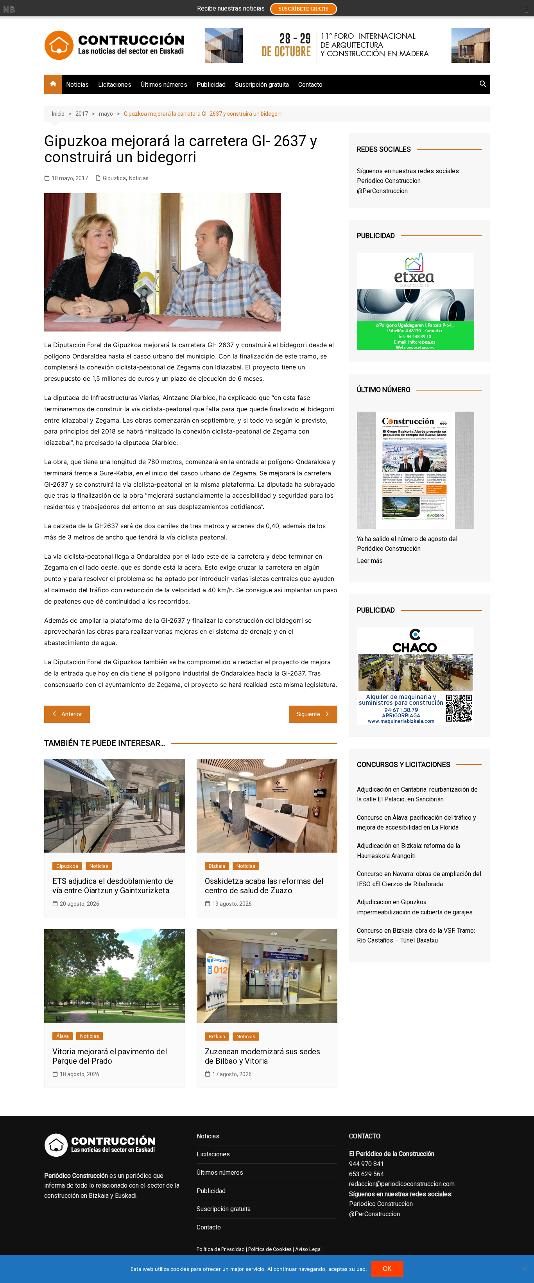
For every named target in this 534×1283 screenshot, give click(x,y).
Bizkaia (217, 866)
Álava (62, 1036)
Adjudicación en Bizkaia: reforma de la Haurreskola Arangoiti (408, 851)
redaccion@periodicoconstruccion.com (402, 1184)
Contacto (310, 84)
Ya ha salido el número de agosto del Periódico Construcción (407, 544)
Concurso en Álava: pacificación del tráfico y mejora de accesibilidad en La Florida (416, 822)
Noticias (77, 84)
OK (387, 1268)
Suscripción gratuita (262, 84)
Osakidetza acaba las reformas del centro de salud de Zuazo (264, 885)
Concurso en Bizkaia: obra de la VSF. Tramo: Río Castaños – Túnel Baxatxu (416, 935)
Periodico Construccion (389, 181)
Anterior (71, 714)
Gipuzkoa (114, 178)
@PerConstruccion (382, 191)
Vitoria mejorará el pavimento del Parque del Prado (109, 1056)
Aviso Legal (308, 1249)
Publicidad (211, 84)
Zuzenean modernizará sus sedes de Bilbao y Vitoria (262, 1056)
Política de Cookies (269, 1249)
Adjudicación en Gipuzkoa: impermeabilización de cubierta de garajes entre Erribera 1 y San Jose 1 (415, 907)
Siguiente (308, 714)
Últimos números (164, 84)
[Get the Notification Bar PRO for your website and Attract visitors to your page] (9, 9)
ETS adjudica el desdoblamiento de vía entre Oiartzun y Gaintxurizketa (112, 885)
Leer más (370, 560)
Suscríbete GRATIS (303, 9)
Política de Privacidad (221, 1249)
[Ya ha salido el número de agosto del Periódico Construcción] (415, 472)
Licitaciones (114, 84)
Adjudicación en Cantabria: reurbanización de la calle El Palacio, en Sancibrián (417, 794)
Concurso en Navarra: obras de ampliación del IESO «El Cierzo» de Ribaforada (419, 879)
